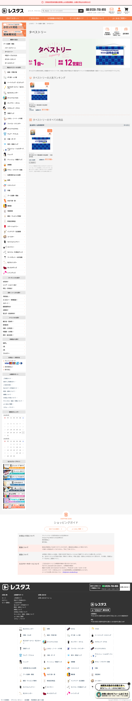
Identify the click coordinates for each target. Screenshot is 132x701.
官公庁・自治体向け (9, 313)
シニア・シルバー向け (9, 285)
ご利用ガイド (7, 378)
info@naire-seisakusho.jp (70, 572)
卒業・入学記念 (7, 328)
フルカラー (6, 353)
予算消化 (5, 296)
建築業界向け (7, 306)
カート (4, 598)
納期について (7, 394)
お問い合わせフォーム (45, 598)
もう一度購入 (6, 602)
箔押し (5, 343)
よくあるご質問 (118, 18)
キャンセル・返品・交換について (12, 401)
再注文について (98, 18)
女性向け (5, 281)
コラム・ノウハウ (8, 407)
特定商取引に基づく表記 (37, 700)
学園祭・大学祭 (7, 331)
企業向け (5, 310)
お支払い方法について (9, 397)
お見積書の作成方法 (55, 18)
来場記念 (5, 325)
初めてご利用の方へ (9, 381)
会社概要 (27, 700)
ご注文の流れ (34, 18)
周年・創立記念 (7, 335)
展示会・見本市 (7, 321)
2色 (4, 350)
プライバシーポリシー (17, 700)
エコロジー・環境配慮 (9, 300)
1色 (4, 346)
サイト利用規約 (5, 700)
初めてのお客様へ (54, 529)
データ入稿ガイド (77, 18)
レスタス (31, 23)
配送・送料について (9, 391)
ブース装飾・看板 (40, 23)
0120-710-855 (98, 9)
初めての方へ (11, 18)
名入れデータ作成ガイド (10, 388)
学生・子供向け (7, 288)
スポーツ (5, 303)
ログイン (4, 600)
